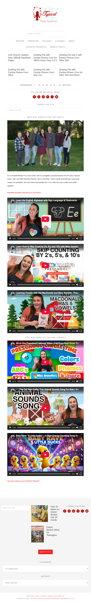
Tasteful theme (46, 596)
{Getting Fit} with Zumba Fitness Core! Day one (44, 72)
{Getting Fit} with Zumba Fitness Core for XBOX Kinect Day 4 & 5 (45, 58)
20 (43, 85)
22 (50, 85)
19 (39, 85)
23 (54, 85)
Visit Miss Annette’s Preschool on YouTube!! (24, 192)
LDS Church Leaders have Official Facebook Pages (19, 58)
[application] (45, 219)
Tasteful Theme (36, 598)
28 (59, 85)
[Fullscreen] (81, 238)
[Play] (10, 238)
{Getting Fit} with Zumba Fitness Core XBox (18, 72)
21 (47, 85)
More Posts (45, 552)
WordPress (64, 598)
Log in (72, 598)
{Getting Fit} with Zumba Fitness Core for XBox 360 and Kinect (70, 72)
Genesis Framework (52, 598)
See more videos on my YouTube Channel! (23, 481)
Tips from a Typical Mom (45, 14)
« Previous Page (26, 85)
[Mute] (77, 238)
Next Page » (67, 85)
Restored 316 (59, 596)
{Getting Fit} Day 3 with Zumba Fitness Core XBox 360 (70, 58)
